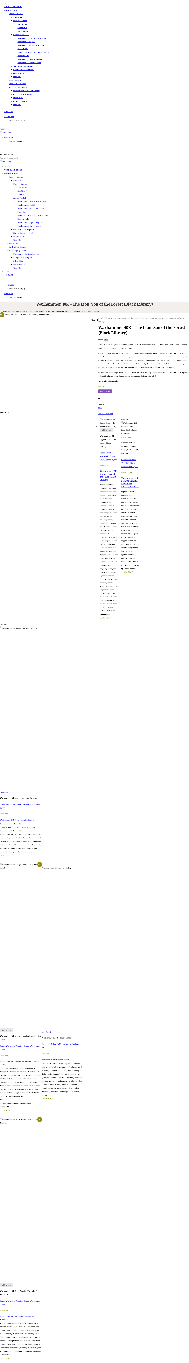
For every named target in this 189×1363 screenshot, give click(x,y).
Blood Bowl (23, 49)
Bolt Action (22, 24)
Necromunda (23, 56)
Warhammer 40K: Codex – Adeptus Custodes (17, 820)
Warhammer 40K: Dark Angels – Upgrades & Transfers (17, 1317)
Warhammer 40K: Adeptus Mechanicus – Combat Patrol (19, 1062)
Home (100, 318)
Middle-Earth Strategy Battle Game (33, 52)
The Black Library (137, 318)
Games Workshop (21, 35)
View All (17, 77)
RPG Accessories (20, 101)
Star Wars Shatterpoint (23, 66)
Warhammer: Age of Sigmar (30, 59)
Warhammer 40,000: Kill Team (31, 45)
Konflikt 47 (22, 28)
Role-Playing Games (18, 87)
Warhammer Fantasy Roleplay (26, 91)
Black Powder (24, 31)
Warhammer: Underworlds (29, 63)
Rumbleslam (18, 73)
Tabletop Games (16, 14)
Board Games (15, 80)
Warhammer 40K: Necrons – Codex (55, 1060)
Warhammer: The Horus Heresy (32, 38)
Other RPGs (18, 98)
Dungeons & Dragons (22, 94)
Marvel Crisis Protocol (23, 70)
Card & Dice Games (17, 84)
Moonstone (18, 17)
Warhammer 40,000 (26, 42)
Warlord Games (20, 21)
